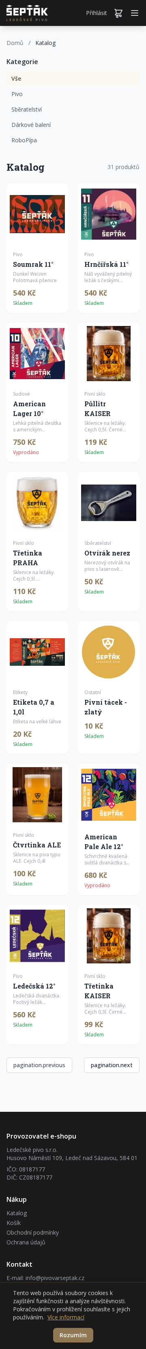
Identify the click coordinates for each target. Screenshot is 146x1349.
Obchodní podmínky (32, 1232)
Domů (15, 43)
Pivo (17, 94)
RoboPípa (24, 140)
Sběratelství (26, 109)
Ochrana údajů (25, 1242)
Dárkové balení (31, 125)
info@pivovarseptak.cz (55, 1278)
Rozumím (73, 1335)
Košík (13, 1223)
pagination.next (112, 1065)
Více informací (65, 1317)
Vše (16, 78)
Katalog (16, 1213)
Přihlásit (96, 13)
